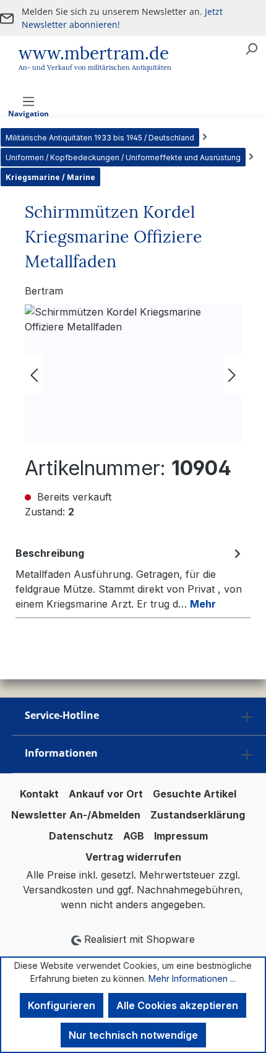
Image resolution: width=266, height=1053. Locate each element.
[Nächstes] (232, 374)
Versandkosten (58, 889)
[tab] (129, 577)
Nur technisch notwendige (133, 1035)
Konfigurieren (61, 1005)
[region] (133, 374)
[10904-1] (133, 374)
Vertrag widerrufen (133, 857)
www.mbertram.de (94, 53)
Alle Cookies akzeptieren (177, 1005)
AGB (133, 836)
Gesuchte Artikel (194, 794)
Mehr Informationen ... (192, 978)
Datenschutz (81, 836)
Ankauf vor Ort (106, 794)
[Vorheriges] (34, 374)
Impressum (181, 836)
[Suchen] (251, 48)
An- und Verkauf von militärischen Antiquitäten (95, 67)
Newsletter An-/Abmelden (75, 815)
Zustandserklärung (197, 815)
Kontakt (39, 794)
